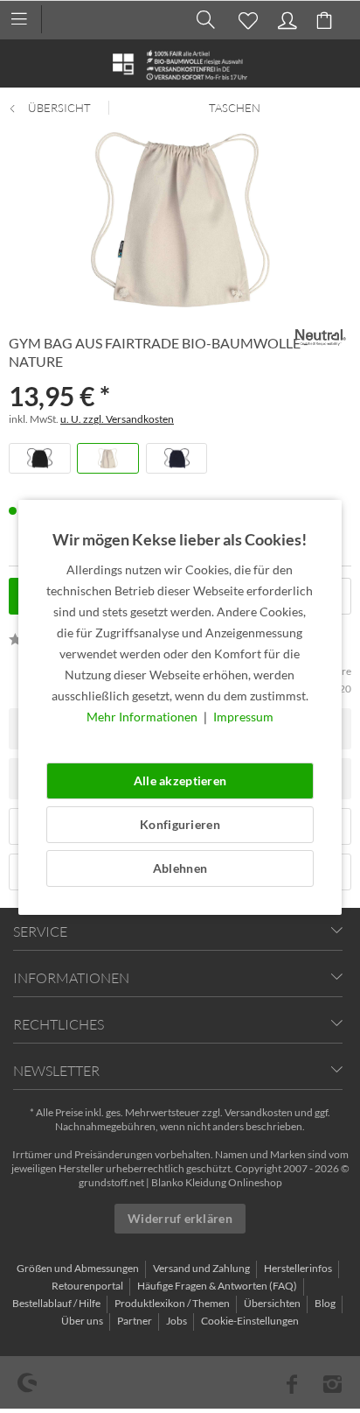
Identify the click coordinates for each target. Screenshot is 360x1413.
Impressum (243, 716)
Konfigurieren (180, 824)
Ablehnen (180, 868)
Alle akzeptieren (180, 780)
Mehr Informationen (143, 716)
